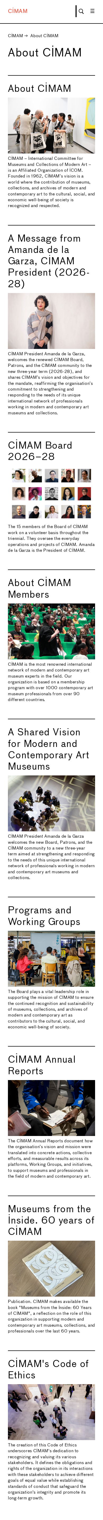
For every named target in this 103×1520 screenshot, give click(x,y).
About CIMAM (44, 36)
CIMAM (18, 11)
